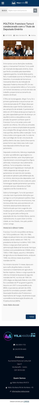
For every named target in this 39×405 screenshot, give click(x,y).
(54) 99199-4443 (20, 349)
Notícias (33, 35)
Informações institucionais (20, 391)
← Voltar (30, 317)
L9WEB (26, 401)
